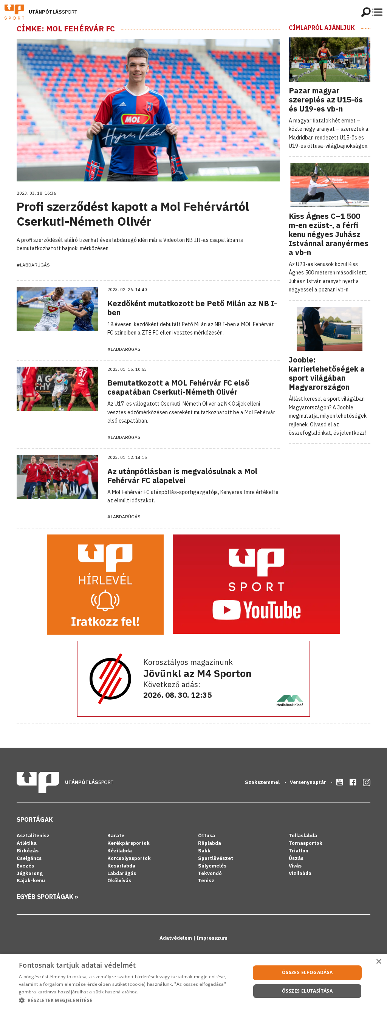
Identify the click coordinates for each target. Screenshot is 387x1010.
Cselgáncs (29, 858)
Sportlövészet (215, 858)
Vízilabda (300, 873)
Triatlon (298, 850)
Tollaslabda (303, 835)
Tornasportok (305, 843)
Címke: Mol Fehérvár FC (66, 28)
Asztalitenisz (33, 835)
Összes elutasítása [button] (307, 991)
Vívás (295, 866)
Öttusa (206, 835)
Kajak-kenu (31, 880)
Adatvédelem (176, 938)
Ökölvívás (119, 880)
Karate (115, 835)
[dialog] (193, 982)
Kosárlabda (121, 866)
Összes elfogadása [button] (307, 972)
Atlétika (27, 843)
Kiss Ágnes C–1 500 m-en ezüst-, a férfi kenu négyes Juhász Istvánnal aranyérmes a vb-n (328, 234)
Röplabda (209, 843)
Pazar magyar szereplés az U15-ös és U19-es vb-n (326, 99)
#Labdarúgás (33, 265)
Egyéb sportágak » (47, 896)
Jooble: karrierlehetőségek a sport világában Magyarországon (327, 373)
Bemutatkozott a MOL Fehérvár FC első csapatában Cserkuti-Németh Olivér (178, 387)
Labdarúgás (121, 873)
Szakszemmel (263, 782)
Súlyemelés (212, 866)
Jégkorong (30, 873)
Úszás (296, 858)
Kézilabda (119, 850)
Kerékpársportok (128, 843)
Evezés (25, 866)
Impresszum (212, 938)
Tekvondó (210, 873)
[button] (131, 1000)
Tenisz (206, 880)
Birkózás (28, 850)
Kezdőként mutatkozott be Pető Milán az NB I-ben (192, 308)
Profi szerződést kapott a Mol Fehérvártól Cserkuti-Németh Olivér (133, 213)
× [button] (378, 962)
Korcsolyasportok (129, 858)
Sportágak (35, 819)
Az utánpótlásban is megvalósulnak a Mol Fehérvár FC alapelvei (182, 475)
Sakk (204, 850)
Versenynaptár (308, 782)
